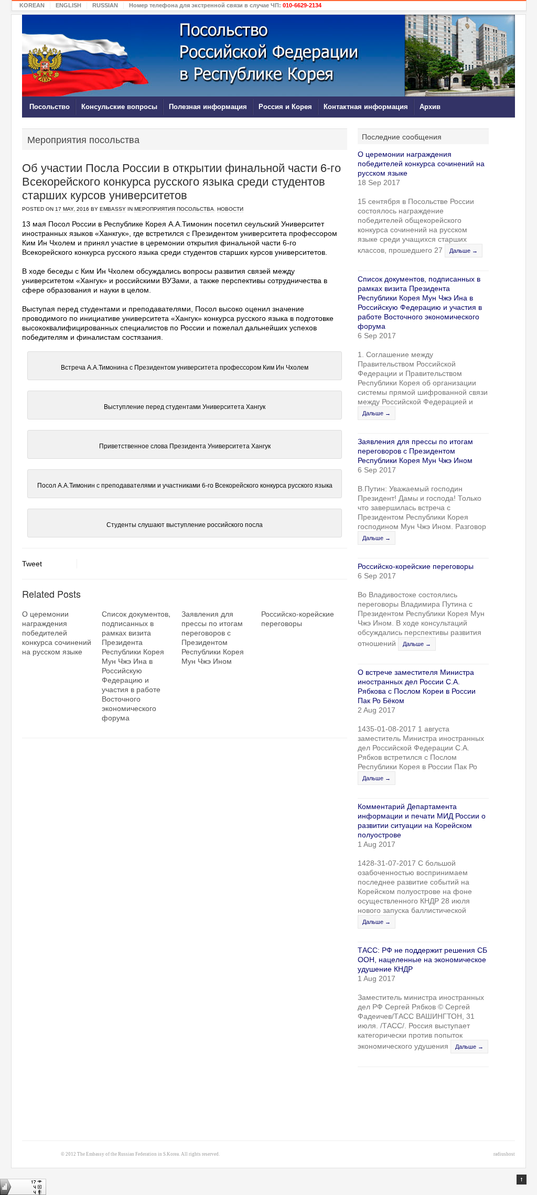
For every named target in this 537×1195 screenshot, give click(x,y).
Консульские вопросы (119, 107)
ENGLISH (68, 5)
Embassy (113, 209)
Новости (230, 209)
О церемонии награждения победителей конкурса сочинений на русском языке (56, 632)
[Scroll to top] (522, 1180)
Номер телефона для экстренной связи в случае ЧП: (225, 5)
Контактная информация (366, 107)
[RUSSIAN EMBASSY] (268, 55)
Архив (430, 107)
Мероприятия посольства (174, 209)
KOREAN (32, 5)
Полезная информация (208, 107)
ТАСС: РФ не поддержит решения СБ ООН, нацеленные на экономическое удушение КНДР (422, 959)
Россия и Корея (285, 107)
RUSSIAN (105, 5)
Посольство (49, 107)
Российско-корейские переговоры (297, 618)
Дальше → (463, 250)
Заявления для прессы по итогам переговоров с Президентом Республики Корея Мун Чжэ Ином (212, 637)
